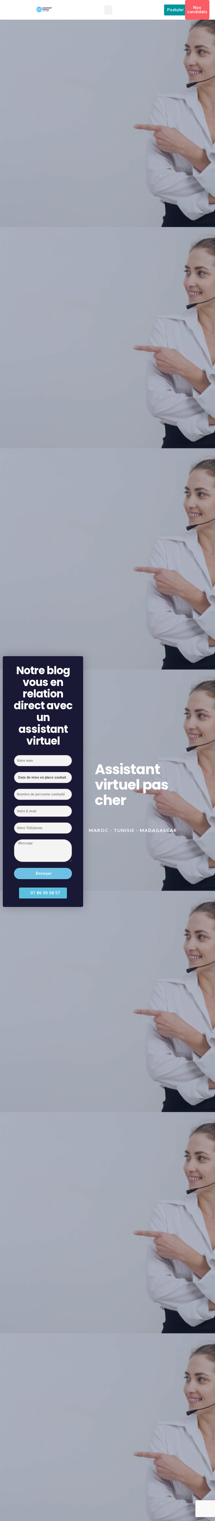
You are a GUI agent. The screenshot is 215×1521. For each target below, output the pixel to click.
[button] (108, 10)
